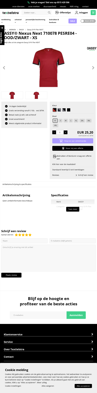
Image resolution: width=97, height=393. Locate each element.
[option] (48, 67)
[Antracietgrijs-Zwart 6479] (64, 109)
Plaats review (11, 275)
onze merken (34, 6)
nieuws (63, 6)
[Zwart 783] (68, 109)
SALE (72, 21)
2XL (82, 121)
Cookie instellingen (13, 386)
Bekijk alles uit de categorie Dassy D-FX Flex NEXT (21, 42)
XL (76, 121)
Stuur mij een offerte (74, 148)
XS (55, 121)
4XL (55, 125)
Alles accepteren (83, 386)
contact (85, 6)
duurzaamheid (49, 6)
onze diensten (18, 6)
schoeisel (18, 19)
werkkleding (6, 19)
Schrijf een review (85, 175)
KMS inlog (74, 6)
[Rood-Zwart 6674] (54, 109)
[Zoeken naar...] (49, 12)
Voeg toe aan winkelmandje (75, 141)
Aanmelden (76, 315)
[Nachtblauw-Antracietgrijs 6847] (59, 109)
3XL (89, 121)
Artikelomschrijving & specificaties (17, 184)
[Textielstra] (11, 13)
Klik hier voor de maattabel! (64, 164)
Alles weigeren (48, 386)
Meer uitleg (42, 382)
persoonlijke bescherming (35, 19)
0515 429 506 (63, 2)
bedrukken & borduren (54, 20)
